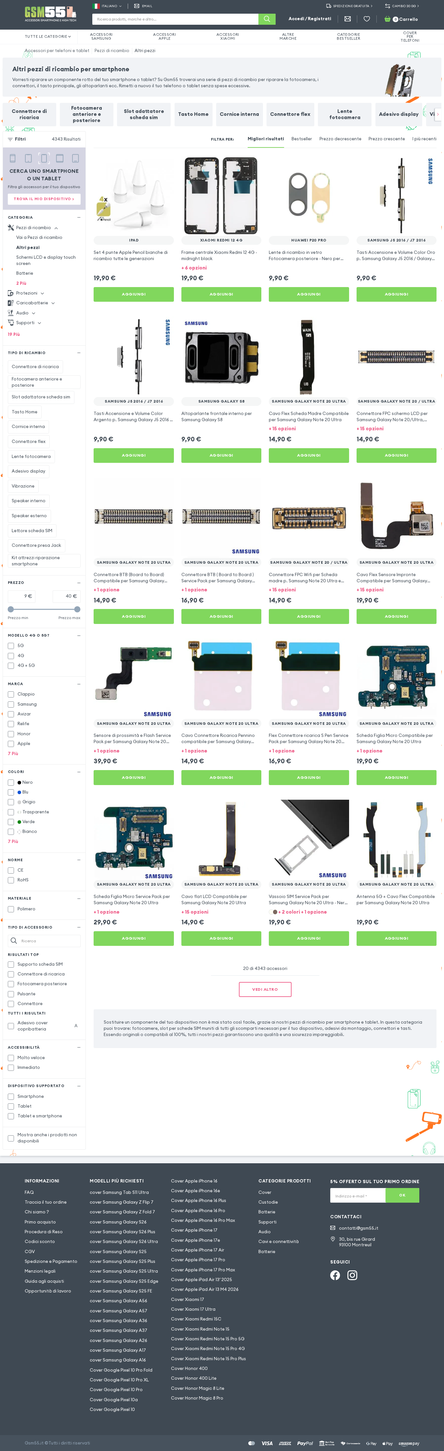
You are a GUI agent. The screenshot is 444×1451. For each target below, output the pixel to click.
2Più (21, 283)
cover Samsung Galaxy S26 (118, 1222)
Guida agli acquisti (44, 1281)
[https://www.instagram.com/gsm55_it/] (352, 1275)
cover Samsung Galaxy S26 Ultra (124, 1241)
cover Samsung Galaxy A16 (118, 1360)
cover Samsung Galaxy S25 (118, 1251)
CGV (30, 1251)
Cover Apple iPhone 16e (195, 1191)
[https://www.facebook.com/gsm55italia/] (335, 1275)
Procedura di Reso (44, 1232)
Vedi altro (265, 989)
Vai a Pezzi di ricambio (39, 237)
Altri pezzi (145, 50)
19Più (14, 334)
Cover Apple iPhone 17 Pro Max (203, 1270)
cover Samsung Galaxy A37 (118, 1330)
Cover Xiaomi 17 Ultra (193, 1309)
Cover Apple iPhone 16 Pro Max (203, 1220)
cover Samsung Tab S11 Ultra (119, 1192)
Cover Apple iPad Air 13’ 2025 (201, 1279)
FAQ (29, 1192)
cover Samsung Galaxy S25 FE (121, 1291)
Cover (264, 1192)
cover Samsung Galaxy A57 (118, 1311)
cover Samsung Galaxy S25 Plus (122, 1261)
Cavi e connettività (278, 1241)
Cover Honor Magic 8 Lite (197, 1388)
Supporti (267, 1222)
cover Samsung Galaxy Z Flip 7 (121, 1202)
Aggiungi (134, 294)
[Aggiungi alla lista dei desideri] (165, 165)
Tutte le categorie (46, 36)
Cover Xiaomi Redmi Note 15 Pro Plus (208, 1358)
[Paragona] (152, 165)
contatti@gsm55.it (358, 1228)
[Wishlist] (367, 19)
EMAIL (147, 6)
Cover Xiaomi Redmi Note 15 (200, 1329)
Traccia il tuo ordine (46, 1202)
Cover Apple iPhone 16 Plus (198, 1200)
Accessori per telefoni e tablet (57, 50)
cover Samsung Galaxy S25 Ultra (124, 1271)
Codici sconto (40, 1241)
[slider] (11, 609)
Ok (402, 1195)
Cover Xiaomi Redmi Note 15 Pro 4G (208, 1348)
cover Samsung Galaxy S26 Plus (122, 1232)
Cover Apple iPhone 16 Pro (198, 1210)
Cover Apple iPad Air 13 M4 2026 (205, 1289)
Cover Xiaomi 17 (187, 1299)
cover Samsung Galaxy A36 (118, 1320)
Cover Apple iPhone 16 (194, 1181)
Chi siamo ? (37, 1212)
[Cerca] (267, 19)
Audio (264, 1232)
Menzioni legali (40, 1271)
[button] (221, 267)
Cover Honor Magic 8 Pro (197, 1398)
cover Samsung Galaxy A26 (118, 1340)
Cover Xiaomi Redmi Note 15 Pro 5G (207, 1339)
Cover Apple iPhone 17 (194, 1230)
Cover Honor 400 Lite (193, 1378)
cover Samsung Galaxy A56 (118, 1301)
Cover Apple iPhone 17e (195, 1240)
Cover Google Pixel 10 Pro (116, 1389)
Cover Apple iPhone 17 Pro (198, 1260)
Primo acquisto (40, 1222)
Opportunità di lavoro (48, 1291)
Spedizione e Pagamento (51, 1261)
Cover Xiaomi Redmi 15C (196, 1319)
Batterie (24, 273)
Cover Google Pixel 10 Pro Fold (121, 1370)
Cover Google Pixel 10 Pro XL (119, 1380)
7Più (13, 753)
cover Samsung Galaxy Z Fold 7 (122, 1212)
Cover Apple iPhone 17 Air (197, 1250)
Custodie (268, 1202)
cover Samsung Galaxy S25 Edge (124, 1281)
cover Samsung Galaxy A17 (118, 1350)
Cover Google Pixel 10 (112, 1409)
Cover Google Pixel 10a (114, 1400)
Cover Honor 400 (189, 1368)
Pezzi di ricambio (112, 50)
